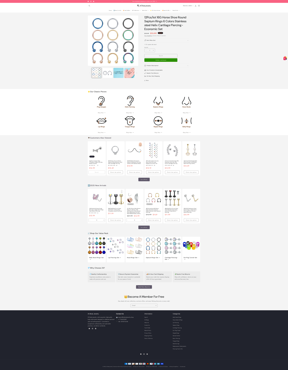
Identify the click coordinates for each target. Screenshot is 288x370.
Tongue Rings (176, 341)
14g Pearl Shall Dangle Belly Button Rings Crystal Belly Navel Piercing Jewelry (190, 162)
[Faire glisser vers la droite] (136, 73)
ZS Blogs (146, 320)
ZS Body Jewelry (109, 366)
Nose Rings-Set (132, 257)
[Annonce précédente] (122, 1)
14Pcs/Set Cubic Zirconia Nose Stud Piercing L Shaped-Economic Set (152, 162)
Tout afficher (144, 179)
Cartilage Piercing (177, 328)
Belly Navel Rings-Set (96, 257)
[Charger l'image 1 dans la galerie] (96, 73)
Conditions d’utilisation (163, 366)
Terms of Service (148, 338)
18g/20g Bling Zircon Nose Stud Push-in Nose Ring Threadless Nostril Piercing (115, 210)
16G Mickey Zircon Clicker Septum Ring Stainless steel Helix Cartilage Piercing (115, 162)
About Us (146, 322)
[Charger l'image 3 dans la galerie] (118, 73)
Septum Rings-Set (152, 257)
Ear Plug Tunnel (176, 330)
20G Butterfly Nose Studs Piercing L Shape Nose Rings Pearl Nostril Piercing (96, 210)
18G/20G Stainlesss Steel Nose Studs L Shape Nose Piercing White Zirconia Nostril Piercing (190, 210)
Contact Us (147, 325)
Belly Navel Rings (177, 317)
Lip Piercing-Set (113, 257)
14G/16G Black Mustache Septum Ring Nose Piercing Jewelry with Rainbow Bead (134, 162)
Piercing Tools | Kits (178, 349)
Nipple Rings (176, 333)
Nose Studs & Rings (177, 320)
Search (146, 317)
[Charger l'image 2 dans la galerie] (107, 73)
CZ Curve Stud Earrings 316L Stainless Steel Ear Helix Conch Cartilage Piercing (172, 162)
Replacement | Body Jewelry (179, 346)
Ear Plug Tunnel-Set (190, 257)
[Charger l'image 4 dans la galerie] (129, 73)
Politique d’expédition (174, 366)
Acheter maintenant (161, 60)
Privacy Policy (147, 333)
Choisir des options (115, 172)
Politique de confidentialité (151, 366)
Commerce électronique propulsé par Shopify (122, 366)
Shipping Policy (148, 335)
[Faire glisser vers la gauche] (89, 73)
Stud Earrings (176, 343)
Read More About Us (144, 287)
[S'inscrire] (155, 305)
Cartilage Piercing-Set (171, 258)
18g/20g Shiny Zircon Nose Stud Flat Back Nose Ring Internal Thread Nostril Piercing (171, 210)
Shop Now (101, 113)
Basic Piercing (176, 338)
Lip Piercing (176, 322)
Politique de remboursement (139, 366)
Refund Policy (147, 330)
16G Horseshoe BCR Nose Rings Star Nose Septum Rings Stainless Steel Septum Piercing (153, 210)
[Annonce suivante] (166, 1)
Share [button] (147, 80)
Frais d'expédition (148, 35)
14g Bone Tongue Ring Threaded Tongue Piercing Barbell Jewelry (95, 162)
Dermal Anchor (176, 335)
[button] (89, 5)
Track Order (147, 328)
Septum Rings (176, 325)
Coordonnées (182, 366)
